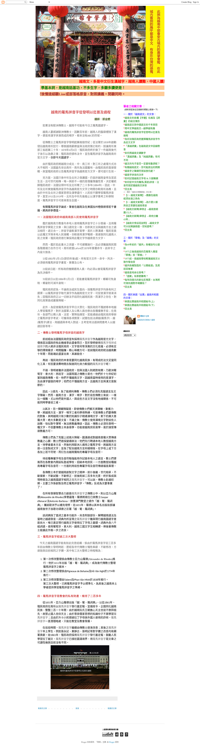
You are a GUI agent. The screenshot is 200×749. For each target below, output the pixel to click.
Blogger (112, 742)
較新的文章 (42, 708)
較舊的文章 (112, 708)
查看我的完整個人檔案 (146, 320)
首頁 (77, 708)
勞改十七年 (144, 316)
